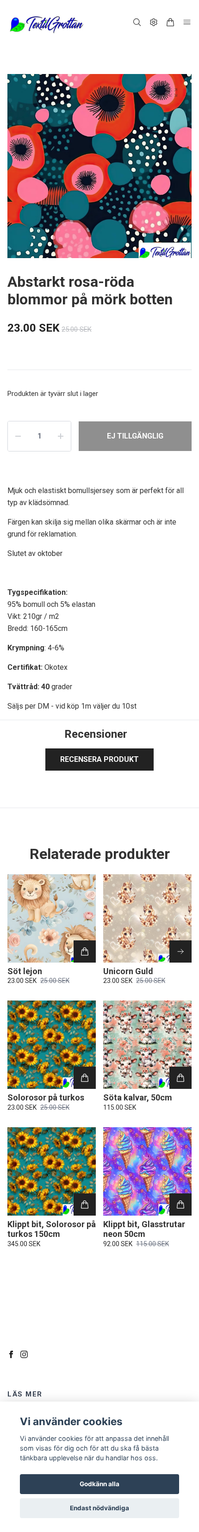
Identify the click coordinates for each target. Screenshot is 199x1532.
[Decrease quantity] (18, 436)
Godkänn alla (99, 1484)
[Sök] (137, 22)
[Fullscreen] (173, 92)
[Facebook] (11, 1354)
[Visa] (180, 951)
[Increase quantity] (60, 436)
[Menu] (187, 22)
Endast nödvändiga (99, 1508)
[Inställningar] (153, 22)
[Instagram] (24, 1354)
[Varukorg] (170, 22)
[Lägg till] (85, 951)
